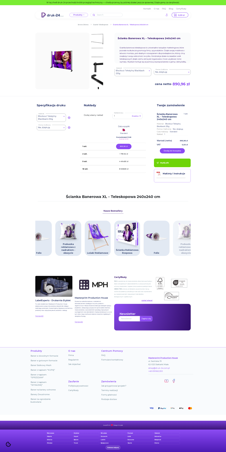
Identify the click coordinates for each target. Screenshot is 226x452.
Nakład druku (118, 113)
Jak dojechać (74, 364)
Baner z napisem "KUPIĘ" (43, 370)
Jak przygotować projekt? (113, 386)
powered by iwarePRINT (113, 425)
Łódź (129, 436)
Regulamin (73, 360)
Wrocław (104, 433)
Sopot (76, 436)
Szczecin (104, 436)
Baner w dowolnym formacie (44, 356)
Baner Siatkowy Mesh (41, 365)
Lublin (103, 439)
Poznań (130, 433)
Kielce (157, 443)
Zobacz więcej (113, 447)
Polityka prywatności (78, 386)
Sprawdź (39, 316)
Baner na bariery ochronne (43, 390)
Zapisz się (146, 319)
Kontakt (147, 9)
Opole (130, 443)
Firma (71, 355)
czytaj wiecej (146, 300)
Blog (171, 9)
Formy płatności (109, 395)
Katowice (158, 436)
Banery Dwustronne (40, 394)
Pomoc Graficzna (162, 69)
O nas (156, 9)
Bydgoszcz (105, 443)
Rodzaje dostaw (109, 399)
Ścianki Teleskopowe (100, 25)
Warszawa (50, 433)
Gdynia (49, 436)
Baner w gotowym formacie (44, 360)
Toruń (76, 443)
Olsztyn (49, 443)
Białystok (158, 439)
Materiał (119, 68)
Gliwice (49, 439)
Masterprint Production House (163, 358)
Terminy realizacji (109, 390)
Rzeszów (131, 439)
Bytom (76, 439)
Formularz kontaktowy (112, 360)
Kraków (76, 433)
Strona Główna (83, 25)
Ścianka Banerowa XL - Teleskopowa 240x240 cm (130, 25)
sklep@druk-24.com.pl (159, 368)
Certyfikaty (181, 9)
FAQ (164, 9)
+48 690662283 (155, 371)
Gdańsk (157, 433)
